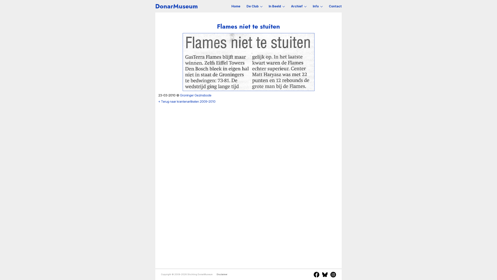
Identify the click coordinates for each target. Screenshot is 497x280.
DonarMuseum (176, 6)
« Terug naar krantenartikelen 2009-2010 (186, 101)
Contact (335, 6)
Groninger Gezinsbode (195, 95)
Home (235, 6)
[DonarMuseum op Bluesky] (325, 274)
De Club (253, 6)
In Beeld (275, 6)
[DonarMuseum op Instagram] (333, 274)
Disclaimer (222, 274)
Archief (297, 6)
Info (316, 6)
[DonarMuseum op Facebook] (316, 274)
